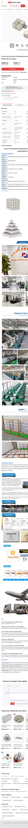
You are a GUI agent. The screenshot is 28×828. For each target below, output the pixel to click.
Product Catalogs (19, 776)
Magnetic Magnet (5, 809)
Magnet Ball (15, 778)
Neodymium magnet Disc (6, 783)
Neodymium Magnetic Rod (6, 778)
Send (12, 703)
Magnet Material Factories (20, 806)
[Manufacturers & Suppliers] (14, 2)
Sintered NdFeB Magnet (18, 800)
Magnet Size (14, 809)
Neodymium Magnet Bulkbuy (8, 816)
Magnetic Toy (16, 781)
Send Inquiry (13, 69)
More (2, 818)
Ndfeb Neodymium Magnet (7, 812)
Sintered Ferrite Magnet (16, 797)
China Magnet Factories (7, 806)
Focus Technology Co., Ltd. (16, 822)
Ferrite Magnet (4, 781)
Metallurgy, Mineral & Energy (10, 9)
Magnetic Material (19, 9)
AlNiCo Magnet (5, 797)
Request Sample (23, 72)
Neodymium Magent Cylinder (19, 783)
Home (2, 9)
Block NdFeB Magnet (6, 800)
